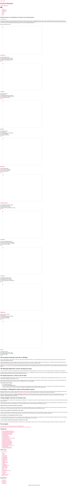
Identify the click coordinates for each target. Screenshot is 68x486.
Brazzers (2, 129)
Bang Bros (2, 166)
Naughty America (4, 202)
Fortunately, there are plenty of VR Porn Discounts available (11, 387)
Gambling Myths (5, 462)
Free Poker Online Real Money (7, 433)
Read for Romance (6, 3)
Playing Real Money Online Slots (7, 430)
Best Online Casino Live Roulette (7, 432)
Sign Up (1, 60)
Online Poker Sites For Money (7, 443)
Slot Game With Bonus (6, 436)
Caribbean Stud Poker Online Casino (8, 445)
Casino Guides (4, 455)
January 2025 (4, 483)
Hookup (3, 463)
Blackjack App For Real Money (7, 441)
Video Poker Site (5, 435)
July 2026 (3, 479)
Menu (1, 7)
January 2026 (4, 481)
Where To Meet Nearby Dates (7, 447)
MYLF (1, 349)
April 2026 (4, 480)
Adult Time (2, 55)
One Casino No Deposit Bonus (7, 442)
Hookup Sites (4, 464)
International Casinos (5, 465)
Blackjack (4, 453)
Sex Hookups (4, 472)
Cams (3, 12)
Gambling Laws (4, 461)
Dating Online (4, 458)
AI (2, 15)
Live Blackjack (4, 466)
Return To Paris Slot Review (6, 444)
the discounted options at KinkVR (23, 392)
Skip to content (2, 0)
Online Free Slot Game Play (6, 439)
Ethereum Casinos (5, 459)
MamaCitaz (2, 312)
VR (3, 14)
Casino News (4, 456)
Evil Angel (2, 275)
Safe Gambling (4, 469)
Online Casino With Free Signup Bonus (8, 431)
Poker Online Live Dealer (6, 440)
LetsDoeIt (2, 91)
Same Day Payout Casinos (6, 470)
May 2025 (4, 482)
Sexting (3, 11)
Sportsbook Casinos (5, 474)
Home (3, 9)
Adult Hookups (4, 451)
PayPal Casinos (4, 467)
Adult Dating (4, 10)
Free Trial (1, 98)
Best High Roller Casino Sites (7, 434)
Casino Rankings (5, 457)
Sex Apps (3, 471)
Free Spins (4, 460)
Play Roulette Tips (5, 446)
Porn (3, 13)
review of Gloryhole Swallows (8, 365)
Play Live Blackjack (5, 437)
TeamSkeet (2, 239)
